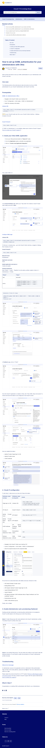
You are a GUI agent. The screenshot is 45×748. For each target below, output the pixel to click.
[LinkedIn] (6, 690)
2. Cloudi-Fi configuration (15, 48)
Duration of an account (10, 32)
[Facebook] (2, 690)
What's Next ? (12, 54)
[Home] (7, 3)
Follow (40, 68)
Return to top (5, 708)
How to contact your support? (9, 677)
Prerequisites (12, 44)
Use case (12, 42)
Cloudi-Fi (6, 717)
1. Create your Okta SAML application (17, 46)
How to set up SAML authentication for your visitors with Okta (18, 26)
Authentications (18, 19)
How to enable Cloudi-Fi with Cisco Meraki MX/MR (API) (17, 30)
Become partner (8, 728)
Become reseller (8, 730)
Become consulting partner (10, 731)
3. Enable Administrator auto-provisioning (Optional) (20, 50)
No (19, 698)
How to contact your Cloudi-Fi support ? (12, 130)
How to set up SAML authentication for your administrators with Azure (20, 28)
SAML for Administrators (29, 19)
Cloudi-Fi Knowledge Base (8, 19)
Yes (15, 698)
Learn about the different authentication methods (16, 35)
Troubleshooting (13, 52)
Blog (5, 719)
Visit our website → (21, 704)
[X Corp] (4, 690)
